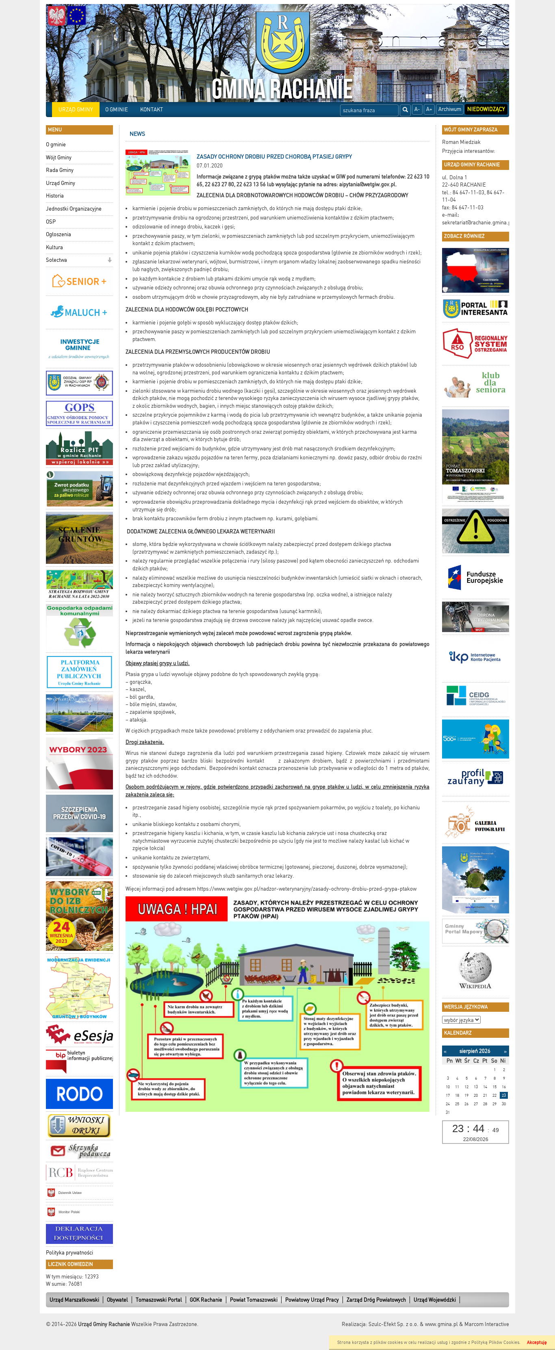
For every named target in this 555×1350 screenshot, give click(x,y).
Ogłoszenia (58, 234)
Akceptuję (537, 1342)
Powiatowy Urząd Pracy (312, 1300)
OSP (51, 222)
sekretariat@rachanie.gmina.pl (477, 223)
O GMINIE (116, 110)
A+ (429, 109)
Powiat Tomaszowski (254, 1300)
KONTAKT (151, 110)
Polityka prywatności (69, 1253)
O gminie (56, 144)
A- (417, 109)
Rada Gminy (60, 170)
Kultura (54, 247)
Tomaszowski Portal (159, 1300)
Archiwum (449, 109)
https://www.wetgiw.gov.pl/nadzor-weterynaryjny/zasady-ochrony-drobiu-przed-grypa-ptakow (306, 889)
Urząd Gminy (60, 183)
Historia (55, 196)
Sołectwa (56, 260)
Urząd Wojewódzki (435, 1300)
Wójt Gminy (59, 157)
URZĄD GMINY (76, 110)
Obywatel (117, 1300)
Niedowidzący (486, 109)
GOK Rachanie (206, 1300)
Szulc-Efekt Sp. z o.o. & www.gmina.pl (413, 1324)
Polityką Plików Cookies (495, 1342)
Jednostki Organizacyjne (74, 209)
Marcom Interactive (486, 1324)
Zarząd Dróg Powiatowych (376, 1300)
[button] (109, 260)
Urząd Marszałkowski (74, 1300)
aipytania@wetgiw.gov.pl (367, 184)
